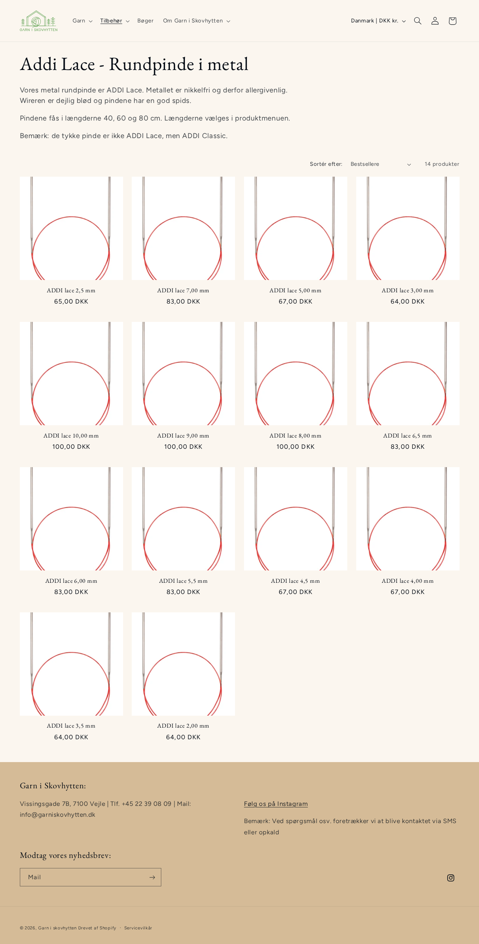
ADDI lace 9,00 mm (183, 435)
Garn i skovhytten (57, 928)
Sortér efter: (326, 164)
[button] (81, 21)
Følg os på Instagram (276, 803)
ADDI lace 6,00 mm (71, 581)
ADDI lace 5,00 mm (295, 290)
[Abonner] (152, 877)
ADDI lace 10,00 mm (71, 435)
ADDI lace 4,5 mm (295, 581)
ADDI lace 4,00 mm (408, 581)
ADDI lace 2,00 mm (183, 726)
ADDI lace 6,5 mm (407, 435)
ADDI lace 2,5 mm (71, 290)
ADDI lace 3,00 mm (408, 290)
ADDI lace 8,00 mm (295, 435)
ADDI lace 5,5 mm (183, 581)
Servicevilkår (138, 928)
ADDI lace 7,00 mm (183, 290)
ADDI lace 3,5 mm (71, 726)
